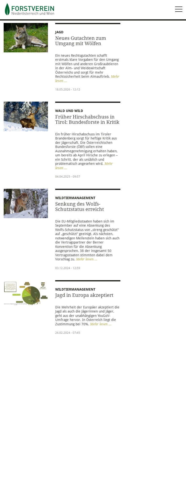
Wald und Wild (69, 111)
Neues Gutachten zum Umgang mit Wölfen (80, 41)
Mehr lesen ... (86, 259)
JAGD (59, 32)
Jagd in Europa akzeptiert (84, 295)
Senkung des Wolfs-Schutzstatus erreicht (79, 206)
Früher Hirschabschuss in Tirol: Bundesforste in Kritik (87, 119)
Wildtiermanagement (75, 198)
